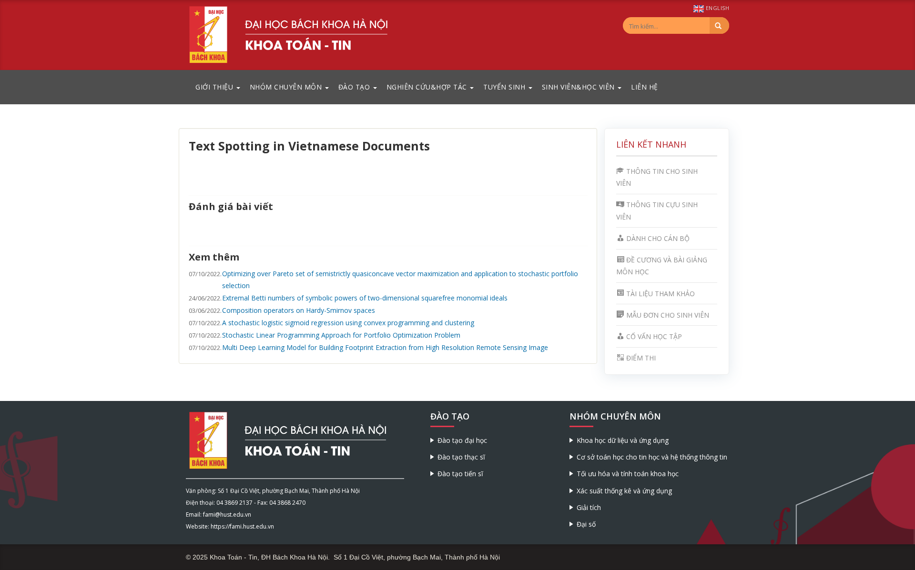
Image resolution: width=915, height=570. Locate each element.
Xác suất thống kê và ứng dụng (624, 490)
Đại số (586, 524)
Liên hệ (644, 86)
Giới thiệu (215, 86)
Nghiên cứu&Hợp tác (427, 86)
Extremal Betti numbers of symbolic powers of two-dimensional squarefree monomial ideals (365, 297)
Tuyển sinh (505, 86)
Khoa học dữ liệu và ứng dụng (623, 440)
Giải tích (589, 507)
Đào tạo (355, 86)
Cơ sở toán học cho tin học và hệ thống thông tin (652, 456)
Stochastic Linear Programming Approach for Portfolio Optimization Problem (341, 335)
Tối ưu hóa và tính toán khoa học (628, 473)
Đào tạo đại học (462, 440)
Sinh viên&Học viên (579, 86)
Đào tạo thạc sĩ (461, 456)
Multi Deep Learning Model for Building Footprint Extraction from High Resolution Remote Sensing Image (385, 347)
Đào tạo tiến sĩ (460, 473)
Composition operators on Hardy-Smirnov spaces (298, 310)
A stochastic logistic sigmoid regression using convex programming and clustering (348, 322)
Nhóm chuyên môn (287, 86)
